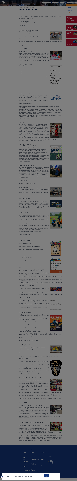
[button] (2, 477)
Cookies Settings (46, 478)
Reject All (46, 476)
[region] (31, 476)
